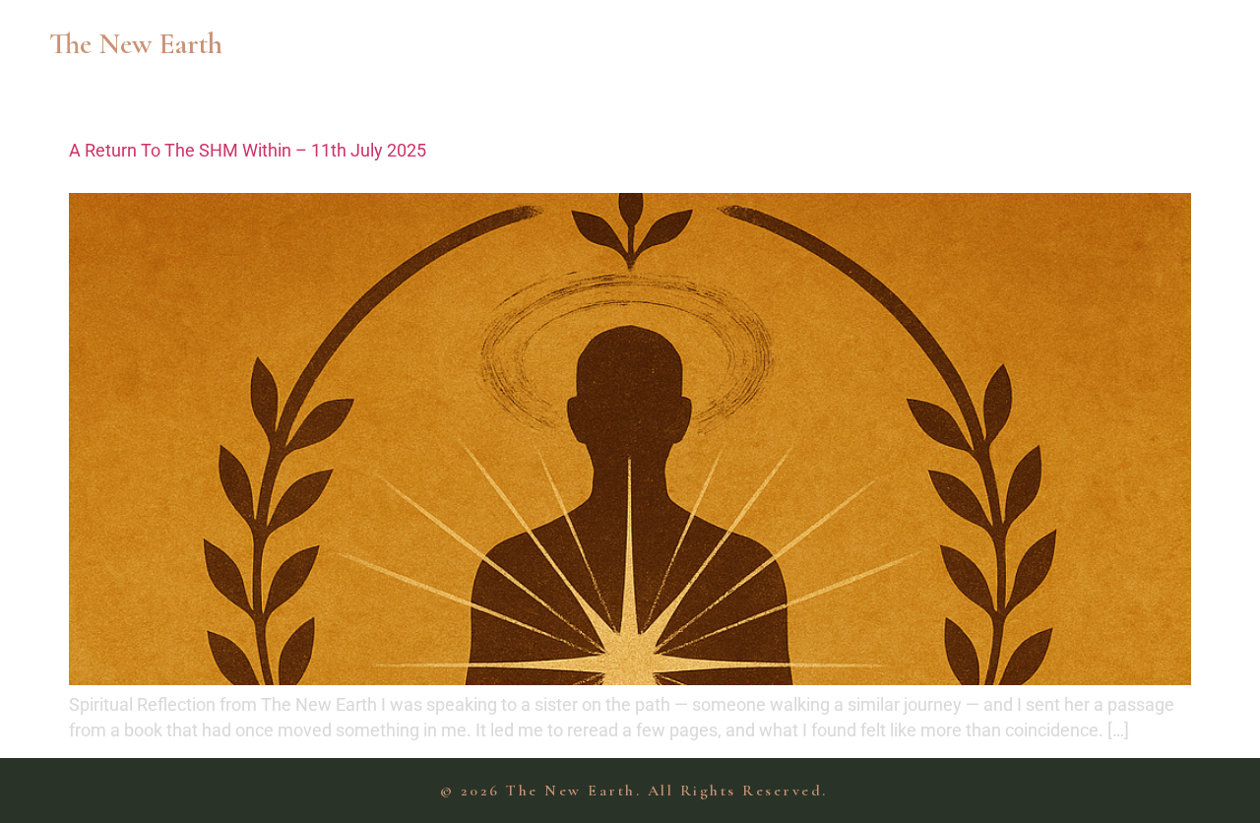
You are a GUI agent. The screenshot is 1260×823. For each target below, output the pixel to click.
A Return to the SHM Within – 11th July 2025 (247, 150)
